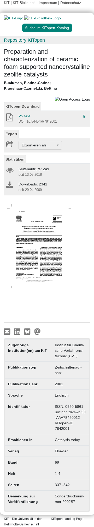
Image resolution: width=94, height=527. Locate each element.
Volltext (24, 116)
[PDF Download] (9, 119)
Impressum (48, 3)
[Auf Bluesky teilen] (28, 331)
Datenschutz (70, 3)
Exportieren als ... (39, 145)
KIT (7, 3)
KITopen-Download (22, 106)
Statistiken (15, 159)
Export (11, 134)
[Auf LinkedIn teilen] (17, 331)
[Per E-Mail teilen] (7, 331)
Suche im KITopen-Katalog (47, 28)
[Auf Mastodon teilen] (37, 331)
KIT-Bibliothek (25, 3)
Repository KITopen (24, 40)
